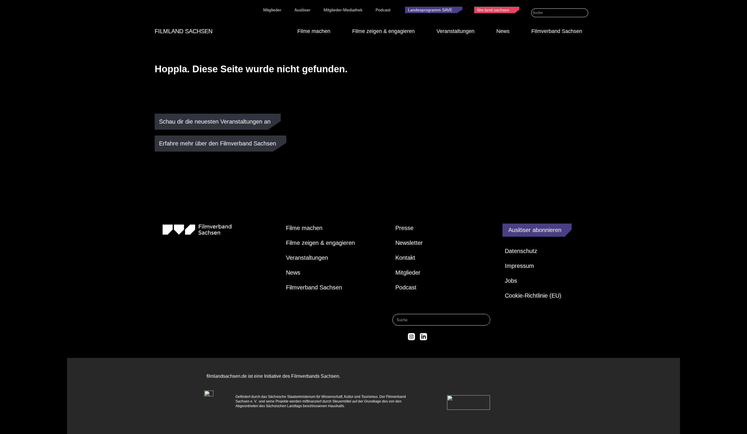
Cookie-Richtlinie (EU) (533, 295)
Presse (404, 228)
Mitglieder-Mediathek (343, 10)
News (502, 31)
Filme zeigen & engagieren (383, 31)
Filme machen (313, 31)
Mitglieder (272, 10)
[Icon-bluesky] (399, 336)
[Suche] (584, 13)
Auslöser (302, 10)
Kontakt (405, 257)
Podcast (383, 10)
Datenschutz (521, 251)
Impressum (519, 266)
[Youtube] (435, 336)
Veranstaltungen (455, 31)
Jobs (511, 280)
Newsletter (409, 243)
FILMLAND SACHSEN (183, 31)
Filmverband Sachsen (556, 31)
